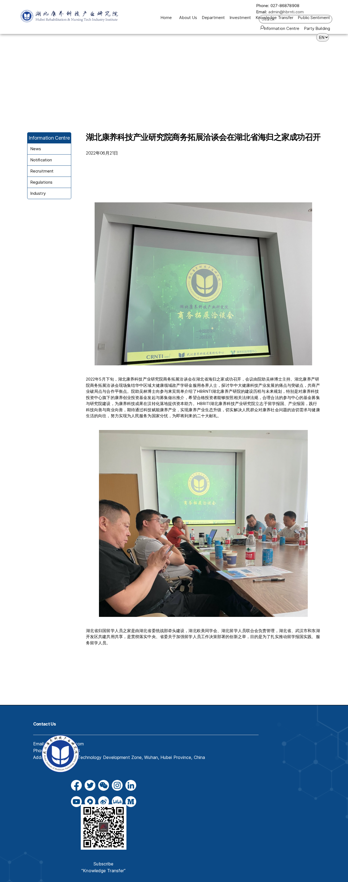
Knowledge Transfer (275, 17)
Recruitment (42, 171)
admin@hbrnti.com (286, 11)
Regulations (41, 182)
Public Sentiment (314, 17)
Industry (38, 193)
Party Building (317, 28)
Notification (41, 159)
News (35, 148)
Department (213, 17)
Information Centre (282, 28)
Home (166, 17)
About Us (188, 17)
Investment (240, 17)
